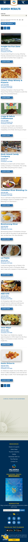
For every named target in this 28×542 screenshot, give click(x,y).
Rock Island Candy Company (10, 155)
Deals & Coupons (14, 447)
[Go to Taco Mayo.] (11, 320)
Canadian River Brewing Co (14, 190)
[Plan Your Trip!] (5, 537)
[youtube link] (9, 522)
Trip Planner (14, 459)
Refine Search (7, 23)
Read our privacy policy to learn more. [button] (18, 536)
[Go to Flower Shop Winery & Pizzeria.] (11, 72)
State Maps (14, 449)
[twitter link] (14, 518)
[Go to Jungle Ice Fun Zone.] (11, 38)
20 (19, 19)
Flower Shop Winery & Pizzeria (11, 81)
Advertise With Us (14, 456)
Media (14, 454)
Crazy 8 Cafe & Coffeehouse (8, 117)
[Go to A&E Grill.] (11, 286)
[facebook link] (9, 518)
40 (22, 19)
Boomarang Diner (9, 224)
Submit (22, 510)
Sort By (3, 13)
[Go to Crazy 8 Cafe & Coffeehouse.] (11, 108)
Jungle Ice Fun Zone (10, 46)
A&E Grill (5, 294)
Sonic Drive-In (7, 363)
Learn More (6, 61)
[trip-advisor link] (18, 522)
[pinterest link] (18, 518)
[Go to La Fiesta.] (11, 250)
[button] (4, 2)
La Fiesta (5, 258)
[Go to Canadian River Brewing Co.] (11, 182)
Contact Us (14, 461)
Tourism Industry (14, 452)
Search (23, 1)
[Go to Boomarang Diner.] (11, 216)
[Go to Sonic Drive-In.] (11, 355)
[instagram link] (14, 522)
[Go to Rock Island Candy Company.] (11, 146)
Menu (4, 1)
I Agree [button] (14, 539)
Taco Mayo (6, 328)
